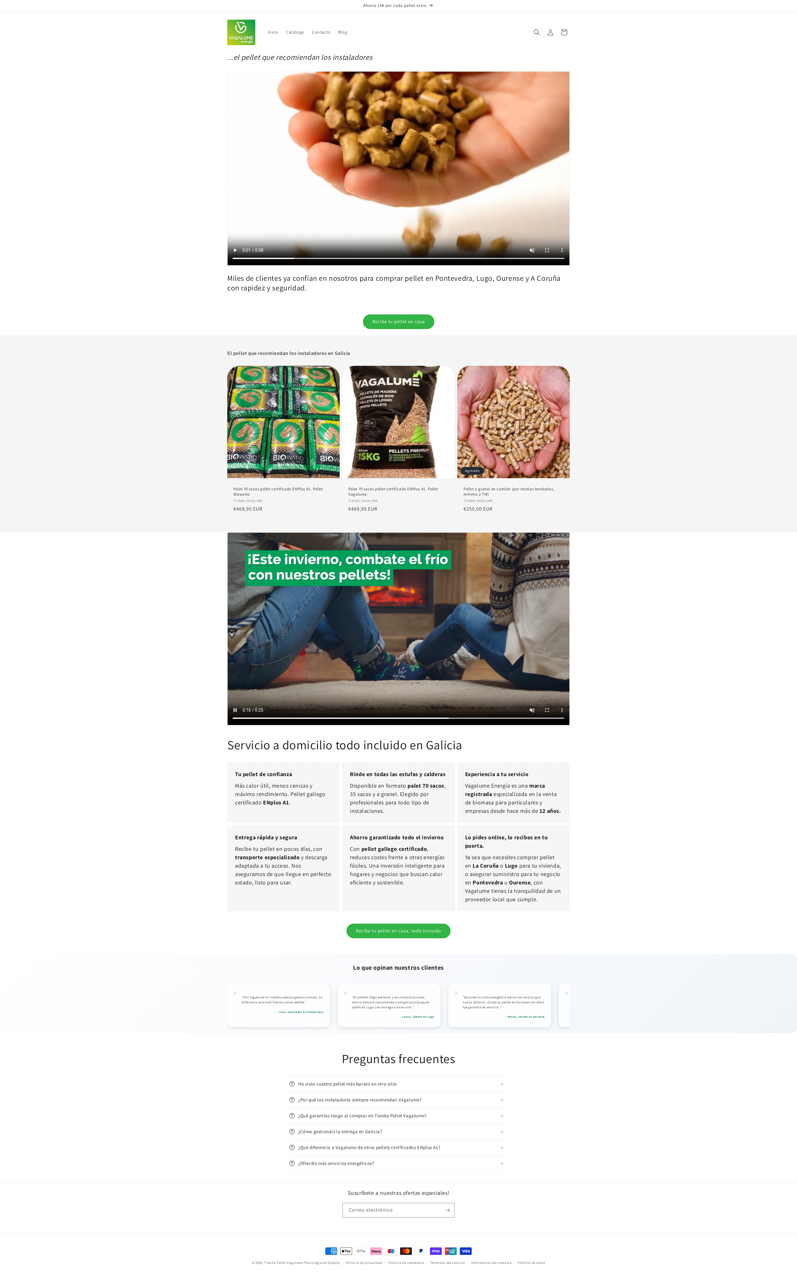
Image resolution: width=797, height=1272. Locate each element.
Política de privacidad (364, 1262)
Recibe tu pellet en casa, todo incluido (398, 931)
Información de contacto (491, 1262)
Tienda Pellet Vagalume (283, 1262)
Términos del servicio (447, 1262)
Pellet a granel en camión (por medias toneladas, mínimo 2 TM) (509, 492)
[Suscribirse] (447, 1210)
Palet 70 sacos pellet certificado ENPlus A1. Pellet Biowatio (278, 492)
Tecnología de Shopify (322, 1262)
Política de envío (531, 1262)
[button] (537, 32)
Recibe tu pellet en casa (398, 321)
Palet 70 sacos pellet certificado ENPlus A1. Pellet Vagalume (393, 492)
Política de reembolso (406, 1262)
